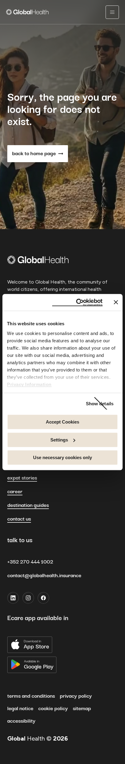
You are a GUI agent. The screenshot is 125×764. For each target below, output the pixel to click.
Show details (99, 403)
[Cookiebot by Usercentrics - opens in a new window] (77, 302)
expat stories (22, 478)
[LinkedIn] (13, 598)
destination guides (28, 505)
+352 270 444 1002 (30, 562)
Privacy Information (29, 384)
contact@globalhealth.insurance (44, 575)
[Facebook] (43, 598)
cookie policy (53, 708)
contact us (19, 519)
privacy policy (76, 696)
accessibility (21, 721)
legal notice (20, 708)
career (14, 491)
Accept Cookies (62, 421)
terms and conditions (31, 696)
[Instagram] (28, 598)
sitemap (82, 708)
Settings (59, 439)
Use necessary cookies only (62, 457)
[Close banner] (116, 302)
